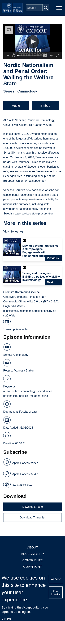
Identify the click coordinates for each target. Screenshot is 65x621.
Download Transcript (32, 517)
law (17, 391)
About (32, 547)
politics (23, 395)
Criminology (27, 91)
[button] (32, 41)
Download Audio (32, 506)
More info (6, 619)
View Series (10, 231)
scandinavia (44, 391)
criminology (28, 391)
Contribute (32, 560)
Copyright (32, 566)
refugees (35, 395)
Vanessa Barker (24, 370)
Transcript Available (15, 329)
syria (45, 395)
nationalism (10, 395)
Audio (16, 105)
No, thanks (55, 592)
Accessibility (32, 554)
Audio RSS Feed (22, 485)
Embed (45, 105)
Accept (55, 579)
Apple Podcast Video (25, 463)
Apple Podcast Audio (25, 474)
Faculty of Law (28, 411)
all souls (8, 391)
